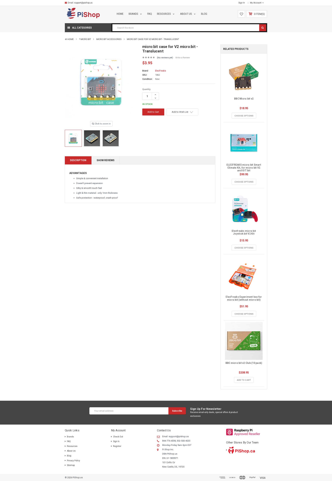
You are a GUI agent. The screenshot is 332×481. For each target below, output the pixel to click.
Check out (118, 436)
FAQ (149, 13)
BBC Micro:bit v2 (243, 98)
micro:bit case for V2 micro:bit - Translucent (153, 39)
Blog (204, 13)
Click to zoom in (102, 123)
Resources (164, 13)
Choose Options (243, 116)
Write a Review (182, 57)
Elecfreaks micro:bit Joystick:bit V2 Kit (244, 232)
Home (120, 13)
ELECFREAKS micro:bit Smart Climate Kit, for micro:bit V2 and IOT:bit (244, 167)
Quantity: (146, 89)
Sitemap (71, 465)
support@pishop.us (83, 3)
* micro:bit (85, 39)
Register (117, 446)
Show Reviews (105, 160)
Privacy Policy (73, 460)
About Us (186, 13)
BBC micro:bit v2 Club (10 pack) (243, 363)
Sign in (241, 3)
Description (78, 160)
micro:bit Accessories (109, 39)
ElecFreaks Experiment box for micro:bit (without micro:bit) (244, 298)
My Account (256, 3)
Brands (134, 13)
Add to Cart (244, 380)
